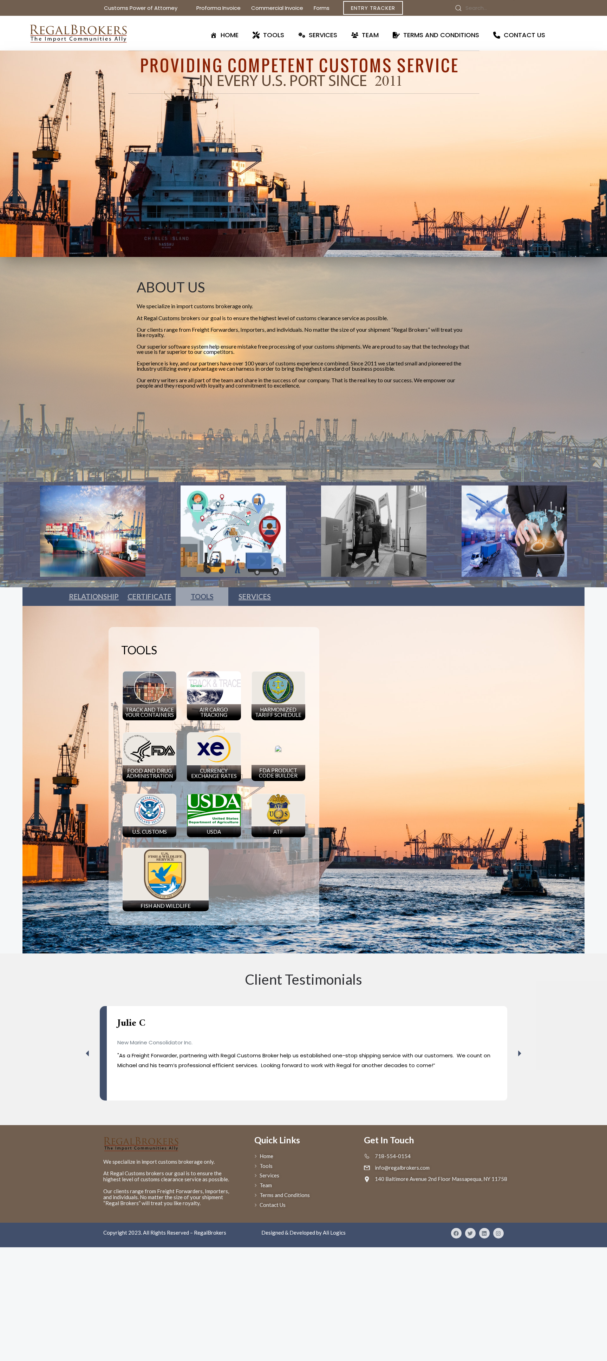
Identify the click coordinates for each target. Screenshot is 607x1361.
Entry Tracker (373, 8)
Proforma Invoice (218, 8)
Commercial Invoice (277, 8)
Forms (321, 8)
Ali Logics (334, 1232)
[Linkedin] (484, 1233)
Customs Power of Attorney (140, 8)
